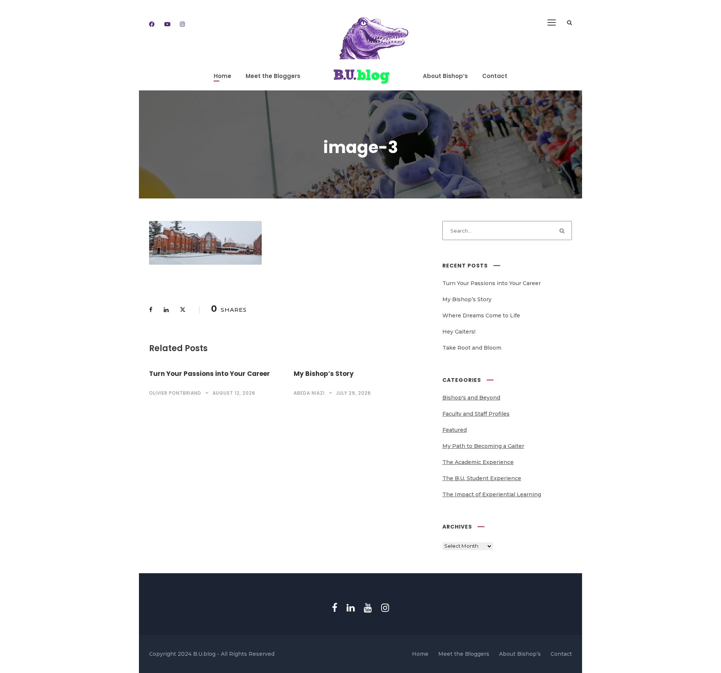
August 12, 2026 (234, 393)
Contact (494, 76)
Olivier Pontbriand (175, 393)
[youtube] (167, 24)
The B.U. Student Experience (481, 478)
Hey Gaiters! (458, 331)
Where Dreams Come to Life (481, 315)
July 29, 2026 (353, 393)
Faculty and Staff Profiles (476, 413)
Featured (454, 430)
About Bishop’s (445, 76)
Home (222, 76)
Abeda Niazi (309, 393)
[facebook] (152, 24)
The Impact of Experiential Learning (491, 494)
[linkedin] (350, 607)
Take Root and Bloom (471, 347)
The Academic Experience (478, 462)
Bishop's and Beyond (471, 397)
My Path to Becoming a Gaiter (483, 446)
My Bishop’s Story (324, 373)
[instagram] (182, 24)
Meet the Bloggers (273, 76)
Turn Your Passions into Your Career (209, 373)
